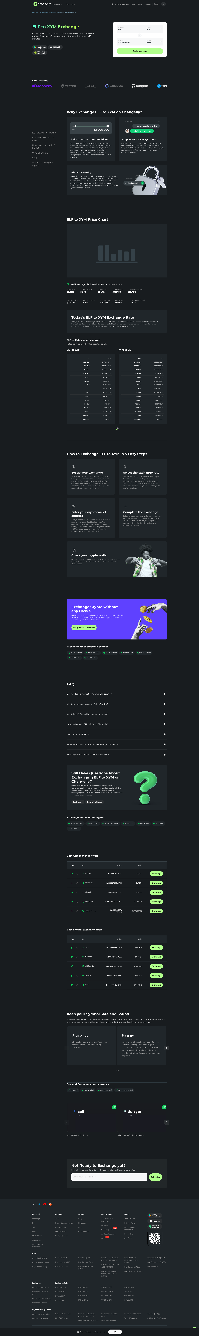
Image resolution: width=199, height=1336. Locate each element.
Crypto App (36, 1240)
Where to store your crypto (42, 164)
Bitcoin (88, 873)
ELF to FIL (158, 824)
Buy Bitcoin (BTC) (39, 1258)
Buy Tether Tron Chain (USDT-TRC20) (110, 1265)
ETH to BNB (83, 1296)
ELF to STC (128, 824)
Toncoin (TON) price (155, 1314)
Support (148, 4)
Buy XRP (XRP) (61, 1258)
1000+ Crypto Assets (49, 12)
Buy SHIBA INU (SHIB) (156, 1258)
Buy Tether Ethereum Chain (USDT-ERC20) (110, 1259)
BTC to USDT (60, 1287)
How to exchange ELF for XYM (43, 146)
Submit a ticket (94, 802)
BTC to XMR (60, 1296)
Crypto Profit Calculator (37, 1245)
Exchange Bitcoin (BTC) (41, 1287)
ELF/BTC (139, 874)
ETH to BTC (83, 1287)
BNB (87, 985)
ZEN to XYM (90, 658)
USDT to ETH (106, 1300)
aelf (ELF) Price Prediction (77, 1135)
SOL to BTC (129, 1291)
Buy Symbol (88, 1090)
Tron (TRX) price (130, 1318)
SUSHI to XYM (144, 653)
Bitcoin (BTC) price (63, 1314)
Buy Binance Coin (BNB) (85, 1267)
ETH (120, 883)
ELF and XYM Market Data (43, 139)
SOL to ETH (129, 1296)
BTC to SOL (60, 1300)
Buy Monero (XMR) (62, 1262)
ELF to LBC (92, 824)
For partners (129, 1234)
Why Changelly (40, 153)
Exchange (156, 873)
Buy (33, 1223)
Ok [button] (115, 1332)
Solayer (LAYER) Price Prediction (130, 1135)
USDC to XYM (110, 653)
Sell (33, 1227)
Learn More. (103, 1332)
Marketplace (37, 1236)
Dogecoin (89, 901)
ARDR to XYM (92, 653)
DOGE (119, 902)
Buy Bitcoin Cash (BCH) (134, 1271)
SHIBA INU (89, 966)
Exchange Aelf (105, 1090)
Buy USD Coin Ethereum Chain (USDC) (131, 1260)
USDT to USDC (107, 1291)
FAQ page (78, 802)
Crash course (83, 1231)
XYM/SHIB (138, 966)
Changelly (35, 12)
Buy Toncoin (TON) (86, 1262)
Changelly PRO (61, 1236)
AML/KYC (128, 1238)
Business (69, 4)
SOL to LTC (128, 1300)
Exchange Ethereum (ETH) (40, 1293)
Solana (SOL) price (108, 1320)
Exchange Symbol (124, 1090)
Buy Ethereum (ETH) (40, 1262)
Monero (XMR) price (40, 1318)
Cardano (88, 957)
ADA (119, 957)
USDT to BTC (106, 1287)
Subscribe (155, 1177)
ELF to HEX (143, 824)
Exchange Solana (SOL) (41, 1298)
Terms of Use (129, 1219)
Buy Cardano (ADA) (132, 1267)
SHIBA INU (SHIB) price (156, 1318)
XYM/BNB (138, 985)
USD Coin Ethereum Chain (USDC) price (86, 1315)
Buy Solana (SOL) (62, 1266)
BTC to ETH (59, 1292)
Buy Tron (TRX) (84, 1258)
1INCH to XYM (75, 653)
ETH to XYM (74, 658)
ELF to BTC (74, 829)
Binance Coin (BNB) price (109, 1315)
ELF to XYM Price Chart (44, 133)
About (57, 1219)
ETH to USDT (83, 1291)
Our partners (60, 1231)
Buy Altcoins (152, 1266)
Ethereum (89, 883)
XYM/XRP (138, 948)
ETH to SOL (83, 1300)
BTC (120, 874)
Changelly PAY (107, 1229)
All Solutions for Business (107, 1220)
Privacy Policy (130, 1223)
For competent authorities (130, 1228)
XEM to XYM (127, 653)
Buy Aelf (73, 1090)
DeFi (34, 1231)
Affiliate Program (108, 1234)
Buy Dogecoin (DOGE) (156, 1262)
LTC (120, 892)
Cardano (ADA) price (132, 1314)
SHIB (119, 966)
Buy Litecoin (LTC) (39, 1267)
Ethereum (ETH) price (41, 1314)
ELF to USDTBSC (110, 824)
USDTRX (118, 912)
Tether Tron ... (90, 911)
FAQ (140, 4)
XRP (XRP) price (61, 1318)
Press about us (61, 1227)
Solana (88, 975)
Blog (133, 4)
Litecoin (88, 892)
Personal (56, 4)
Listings (104, 1225)
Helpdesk (82, 1223)
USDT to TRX (106, 1296)
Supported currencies (64, 1223)
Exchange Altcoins (39, 1303)
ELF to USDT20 (75, 824)
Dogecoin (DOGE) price (87, 1320)
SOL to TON (129, 1287)
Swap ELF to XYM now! (84, 627)
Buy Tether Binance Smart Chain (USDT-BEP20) (109, 1273)
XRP (87, 947)
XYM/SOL (138, 976)
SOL (120, 976)
